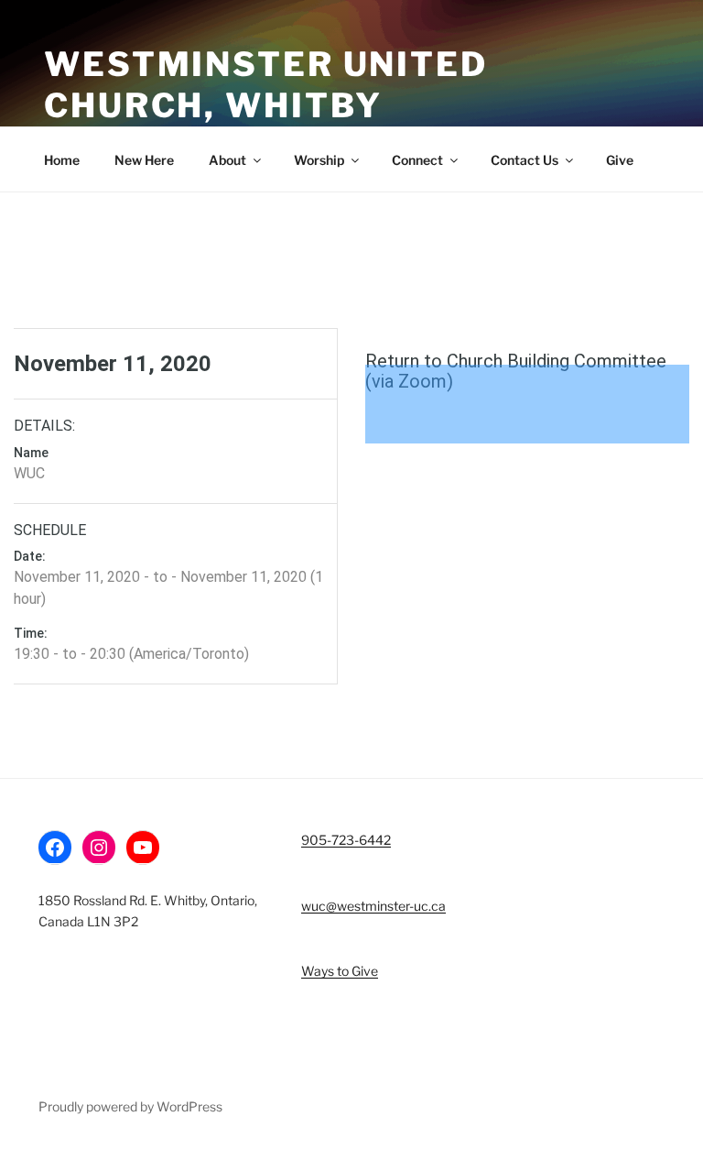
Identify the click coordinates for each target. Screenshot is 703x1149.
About (227, 160)
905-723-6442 (346, 840)
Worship (319, 160)
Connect (417, 160)
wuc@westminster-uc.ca (373, 906)
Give (619, 160)
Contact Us (524, 160)
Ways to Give (339, 971)
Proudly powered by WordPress (130, 1106)
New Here (144, 160)
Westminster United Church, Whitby (266, 85)
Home (62, 160)
